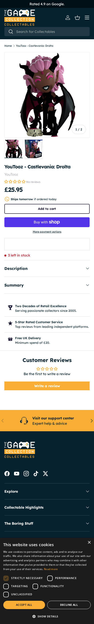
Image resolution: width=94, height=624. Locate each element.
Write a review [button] (47, 386)
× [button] (89, 542)
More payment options (47, 231)
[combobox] (47, 31)
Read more (51, 569)
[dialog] (47, 581)
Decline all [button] (69, 605)
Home (8, 46)
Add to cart (47, 209)
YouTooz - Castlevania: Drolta (34, 46)
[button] (77, 17)
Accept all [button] (24, 605)
